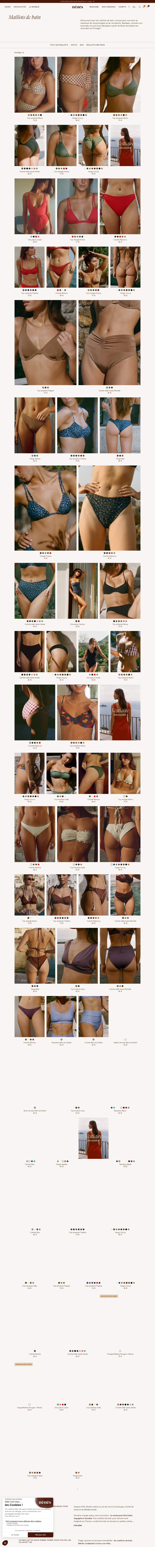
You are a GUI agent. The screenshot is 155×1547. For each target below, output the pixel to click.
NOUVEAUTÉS (20, 7)
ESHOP (8, 7)
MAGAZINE (94, 7)
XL (71, 154)
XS (66, 103)
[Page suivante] (77, 1489)
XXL (89, 103)
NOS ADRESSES (108, 7)
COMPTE (122, 7)
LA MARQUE (34, 7)
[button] (139, 7)
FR (134, 7)
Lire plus (78, 1525)
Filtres (18, 53)
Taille (35, 100)
